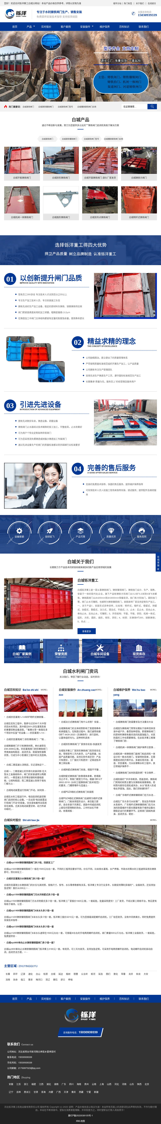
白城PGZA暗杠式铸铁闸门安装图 (77, 791)
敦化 (116, 973)
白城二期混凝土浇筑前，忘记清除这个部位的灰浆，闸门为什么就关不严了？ (27, 764)
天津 (66, 1091)
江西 (41, 1084)
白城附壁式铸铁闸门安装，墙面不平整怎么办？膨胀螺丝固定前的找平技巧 (81, 769)
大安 (146, 973)
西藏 (81, 1091)
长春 (8, 973)
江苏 (18, 1084)
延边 (60, 973)
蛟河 (93, 973)
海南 (79, 1084)
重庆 (73, 1091)
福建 (33, 1084)
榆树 (68, 973)
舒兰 (63, 979)
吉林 (18, 1091)
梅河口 (39, 979)
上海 (101, 1084)
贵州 (86, 1084)
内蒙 (51, 1091)
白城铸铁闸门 (28, 106)
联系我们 (144, 26)
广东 (64, 1084)
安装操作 (85, 26)
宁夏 (88, 1091)
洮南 (8, 979)
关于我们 (140, 3)
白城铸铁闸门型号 (65, 106)
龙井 (131, 973)
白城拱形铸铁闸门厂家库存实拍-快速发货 (81, 744)
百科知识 (124, 26)
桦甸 (70, 979)
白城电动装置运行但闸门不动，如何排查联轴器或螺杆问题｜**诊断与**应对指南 (27, 790)
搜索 (152, 106)
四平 (15, 973)
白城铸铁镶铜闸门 (45, 106)
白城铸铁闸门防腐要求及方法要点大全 (134, 721)
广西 (58, 1091)
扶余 (15, 979)
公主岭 (84, 973)
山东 (132, 1084)
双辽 (48, 979)
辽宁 (11, 1091)
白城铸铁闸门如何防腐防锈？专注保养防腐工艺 (136, 772)
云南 (94, 1084)
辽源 (23, 973)
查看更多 (86, 631)
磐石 (55, 979)
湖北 (49, 1084)
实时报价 (46, 26)
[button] (80, 98)
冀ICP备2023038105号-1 (80, 1115)
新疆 (96, 1091)
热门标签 (128, 3)
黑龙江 (27, 1091)
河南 (124, 1084)
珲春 (123, 973)
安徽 (11, 1084)
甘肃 (36, 1091)
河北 (116, 1084)
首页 (14, 26)
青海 (43, 1091)
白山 (38, 973)
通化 (30, 973)
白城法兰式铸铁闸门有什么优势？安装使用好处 (81, 721)
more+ (44, 689)
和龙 (138, 973)
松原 (45, 973)
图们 (108, 973)
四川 (71, 1084)
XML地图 (80, 1120)
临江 (23, 979)
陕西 (139, 1084)
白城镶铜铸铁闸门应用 (86, 106)
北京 (147, 1084)
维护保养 (105, 26)
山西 (109, 1084)
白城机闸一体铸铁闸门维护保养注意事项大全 (136, 747)
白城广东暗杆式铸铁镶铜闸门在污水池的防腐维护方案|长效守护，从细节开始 (136, 794)
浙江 (26, 1084)
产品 (29, 26)
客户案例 (66, 26)
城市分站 (117, 3)
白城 (53, 973)
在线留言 (152, 3)
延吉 (100, 973)
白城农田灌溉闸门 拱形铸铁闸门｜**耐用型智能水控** (27, 739)
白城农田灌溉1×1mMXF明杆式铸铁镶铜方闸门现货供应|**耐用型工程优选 (27, 716)
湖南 (56, 1084)
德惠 (76, 973)
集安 (30, 979)
